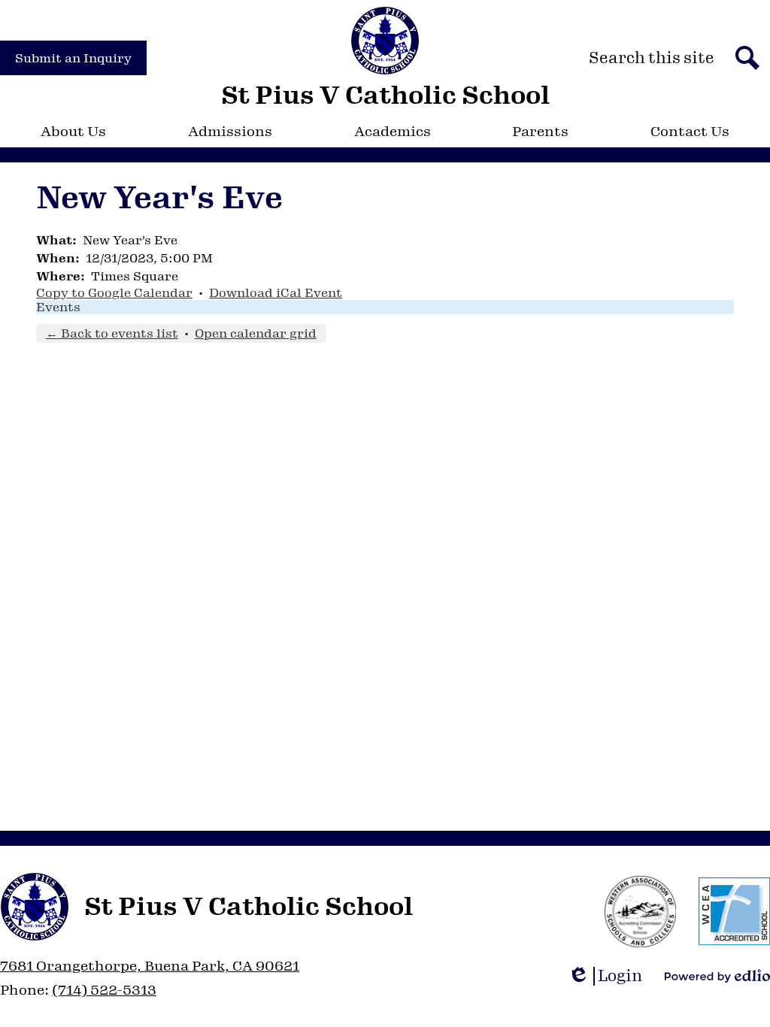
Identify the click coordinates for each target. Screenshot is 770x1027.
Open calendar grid (256, 333)
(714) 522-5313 (104, 990)
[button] (73, 131)
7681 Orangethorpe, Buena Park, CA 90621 (149, 966)
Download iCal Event (275, 293)
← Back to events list (112, 333)
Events (58, 307)
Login (610, 976)
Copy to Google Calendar (114, 293)
